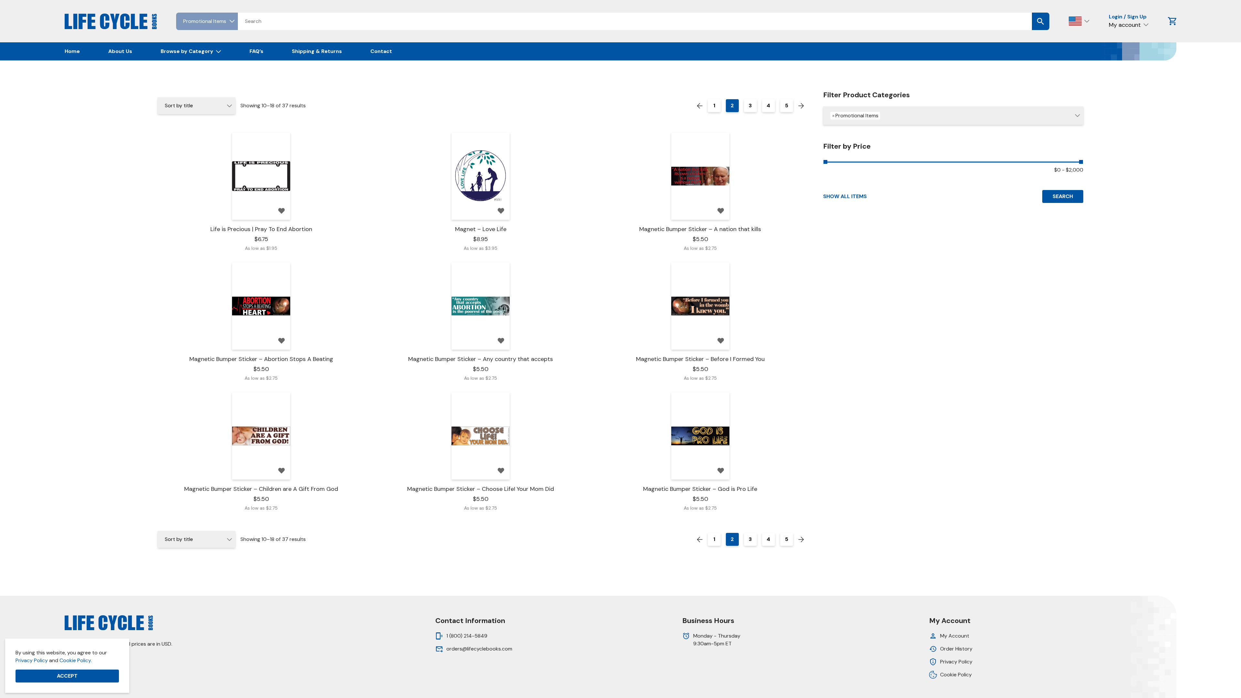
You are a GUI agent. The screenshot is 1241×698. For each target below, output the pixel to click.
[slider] (825, 162)
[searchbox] (884, 116)
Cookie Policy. (75, 660)
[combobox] (953, 115)
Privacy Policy (32, 660)
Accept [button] (67, 675)
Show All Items (845, 196)
